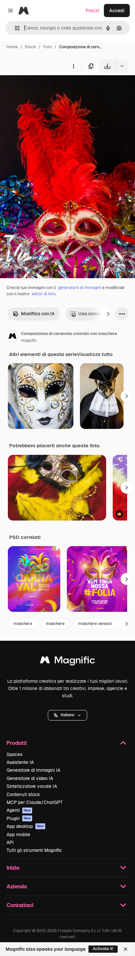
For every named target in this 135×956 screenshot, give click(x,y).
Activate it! (103, 948)
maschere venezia (95, 623)
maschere (55, 623)
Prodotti (17, 742)
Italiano (67, 715)
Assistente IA (20, 762)
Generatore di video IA (30, 778)
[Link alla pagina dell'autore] (12, 337)
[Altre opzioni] (73, 66)
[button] (67, 715)
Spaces (14, 754)
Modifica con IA (38, 314)
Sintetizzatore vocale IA (32, 786)
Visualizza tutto (94, 354)
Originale (43, 88)
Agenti (19, 810)
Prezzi (92, 10)
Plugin (19, 818)
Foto (47, 47)
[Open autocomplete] (15, 28)
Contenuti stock (23, 794)
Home (12, 47)
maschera (22, 623)
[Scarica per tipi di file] (121, 66)
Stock (30, 47)
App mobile (18, 834)
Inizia (13, 867)
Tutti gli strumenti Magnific (34, 850)
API (10, 842)
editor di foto (44, 294)
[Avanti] (108, 314)
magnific (29, 340)
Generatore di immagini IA (33, 770)
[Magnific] (67, 661)
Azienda (17, 886)
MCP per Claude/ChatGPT (35, 802)
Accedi (117, 10)
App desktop (25, 826)
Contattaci (20, 904)
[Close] (125, 949)
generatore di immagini (79, 287)
